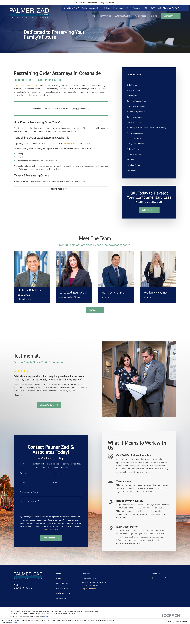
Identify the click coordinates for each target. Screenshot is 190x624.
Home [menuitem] (92, 16)
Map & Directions (89, 589)
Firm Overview (62, 583)
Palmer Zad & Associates (26, 85)
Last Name (57, 473)
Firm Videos (118, 8)
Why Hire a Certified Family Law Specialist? (82, 8)
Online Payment (133, 8)
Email (55, 482)
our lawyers (31, 95)
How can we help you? (29, 501)
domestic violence (70, 144)
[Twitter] (165, 578)
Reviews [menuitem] (153, 16)
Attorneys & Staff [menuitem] (122, 16)
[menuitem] (148, 85)
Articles (107, 8)
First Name (24, 473)
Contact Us (61, 598)
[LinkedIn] (172, 578)
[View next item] (34, 405)
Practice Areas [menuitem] (140, 16)
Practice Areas (62, 588)
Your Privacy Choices (37, 617)
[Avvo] (159, 578)
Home (58, 578)
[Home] (29, 13)
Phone (22, 482)
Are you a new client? (29, 492)
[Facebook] (153, 578)
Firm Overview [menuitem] (105, 16)
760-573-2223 (171, 8)
